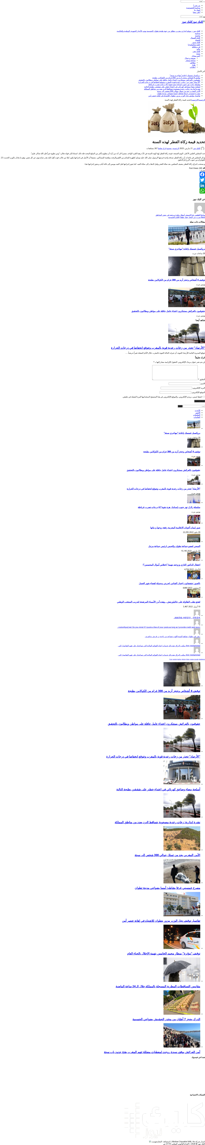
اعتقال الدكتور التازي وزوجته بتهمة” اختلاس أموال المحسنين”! (171, 564)
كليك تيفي (196, 51)
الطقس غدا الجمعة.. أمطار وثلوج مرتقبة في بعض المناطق (180, 215)
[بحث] (204, 1)
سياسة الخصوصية (193, 8)
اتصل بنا (197, 10)
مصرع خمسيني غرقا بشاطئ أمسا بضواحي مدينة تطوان (178, 93)
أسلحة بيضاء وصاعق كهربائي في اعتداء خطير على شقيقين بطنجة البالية (172, 87)
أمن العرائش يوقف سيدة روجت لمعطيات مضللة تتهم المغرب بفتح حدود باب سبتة (152, 1052)
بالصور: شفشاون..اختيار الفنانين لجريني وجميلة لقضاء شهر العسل (169, 583)
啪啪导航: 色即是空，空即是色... (187, 618)
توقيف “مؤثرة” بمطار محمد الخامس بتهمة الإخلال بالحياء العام (163, 953)
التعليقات (196, 415)
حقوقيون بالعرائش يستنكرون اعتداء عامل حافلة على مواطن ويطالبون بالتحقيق (169, 80)
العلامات (197, 417)
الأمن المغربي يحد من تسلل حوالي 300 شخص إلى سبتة (178, 91)
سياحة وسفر (191, 60)
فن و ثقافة (196, 47)
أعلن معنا (196, 12)
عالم (198, 49)
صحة (198, 54)
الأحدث (197, 410)
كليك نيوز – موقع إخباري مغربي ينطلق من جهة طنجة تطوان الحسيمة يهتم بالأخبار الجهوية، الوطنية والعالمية (158, 31)
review (192, 659)
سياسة (197, 33)
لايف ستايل (196, 56)
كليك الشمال (195, 38)
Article (184, 659)
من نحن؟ (196, 5)
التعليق (201, 379)
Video (188, 659)
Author (179, 659)
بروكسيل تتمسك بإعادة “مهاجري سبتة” (185, 75)
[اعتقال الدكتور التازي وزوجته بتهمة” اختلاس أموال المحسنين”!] (193, 560)
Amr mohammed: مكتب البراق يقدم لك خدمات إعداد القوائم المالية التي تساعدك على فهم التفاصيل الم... (159, 646)
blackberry (202, 659)
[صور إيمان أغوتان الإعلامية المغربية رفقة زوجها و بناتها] (193, 523)
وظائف (193, 63)
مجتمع (197, 36)
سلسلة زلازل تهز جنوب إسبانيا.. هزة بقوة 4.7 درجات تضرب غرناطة (174, 84)
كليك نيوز (196, 148)
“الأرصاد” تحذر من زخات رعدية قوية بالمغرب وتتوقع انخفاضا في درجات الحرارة (169, 82)
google (196, 659)
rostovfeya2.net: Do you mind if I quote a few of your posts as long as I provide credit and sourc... (158, 627)
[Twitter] (102, 180)
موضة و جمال (190, 58)
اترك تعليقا (162, 148)
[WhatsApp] (102, 191)
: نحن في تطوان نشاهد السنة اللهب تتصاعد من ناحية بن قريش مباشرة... (172, 636)
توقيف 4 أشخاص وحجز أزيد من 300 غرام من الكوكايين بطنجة (176, 78)
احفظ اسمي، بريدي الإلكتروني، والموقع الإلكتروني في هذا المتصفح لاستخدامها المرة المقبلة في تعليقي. (162, 397)
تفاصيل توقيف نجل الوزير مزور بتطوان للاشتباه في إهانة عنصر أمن (174, 96)
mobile (175, 659)
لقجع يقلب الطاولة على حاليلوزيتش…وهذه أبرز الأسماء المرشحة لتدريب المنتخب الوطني (158, 602)
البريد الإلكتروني (199, 388)
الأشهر (197, 413)
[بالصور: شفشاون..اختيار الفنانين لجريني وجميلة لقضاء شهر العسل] (193, 579)
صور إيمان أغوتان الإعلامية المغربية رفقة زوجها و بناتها (175, 527)
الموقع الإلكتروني (198, 392)
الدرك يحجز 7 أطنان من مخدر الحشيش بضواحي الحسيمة (166, 1019)
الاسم (203, 383)
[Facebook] (102, 174)
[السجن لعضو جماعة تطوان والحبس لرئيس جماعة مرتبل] (193, 541)
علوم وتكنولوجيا (194, 45)
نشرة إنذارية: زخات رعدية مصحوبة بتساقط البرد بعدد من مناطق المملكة (172, 89)
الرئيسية (201, 100)
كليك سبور (196, 42)
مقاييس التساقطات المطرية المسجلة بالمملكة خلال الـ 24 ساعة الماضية (158, 986)
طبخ (194, 65)
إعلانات (193, 67)
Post (170, 659)
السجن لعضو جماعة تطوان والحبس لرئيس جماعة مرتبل (174, 546)
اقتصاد (197, 40)
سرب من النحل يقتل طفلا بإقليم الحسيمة (186, 217)
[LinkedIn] (102, 185)
